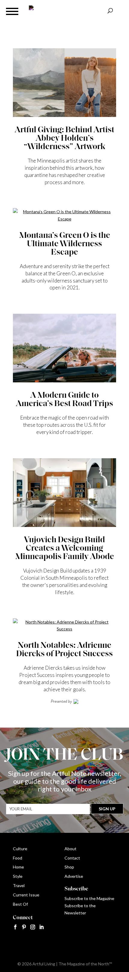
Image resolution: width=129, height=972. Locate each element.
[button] (12, 11)
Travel (19, 885)
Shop (69, 866)
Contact (72, 857)
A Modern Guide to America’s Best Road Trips (64, 399)
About (70, 848)
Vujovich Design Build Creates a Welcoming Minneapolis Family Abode (64, 548)
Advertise (73, 876)
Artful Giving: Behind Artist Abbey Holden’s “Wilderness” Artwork (64, 138)
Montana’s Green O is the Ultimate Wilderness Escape (64, 244)
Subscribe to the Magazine (89, 898)
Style (17, 876)
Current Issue (26, 894)
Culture (20, 848)
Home (18, 866)
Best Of (20, 904)
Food (17, 857)
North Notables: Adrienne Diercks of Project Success (64, 650)
